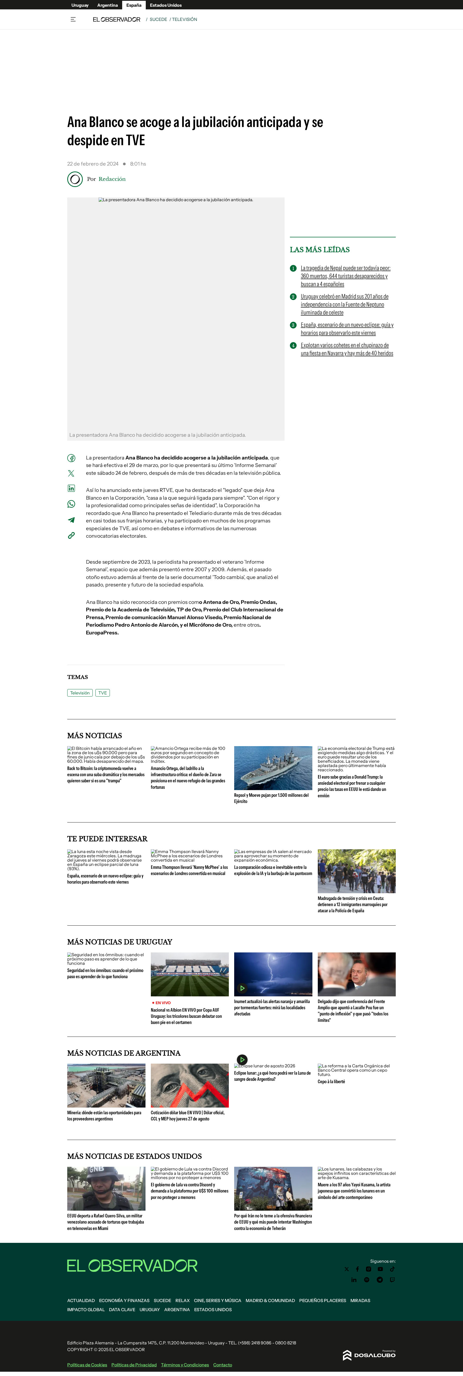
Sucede (158, 19)
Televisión (80, 693)
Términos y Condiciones (185, 1364)
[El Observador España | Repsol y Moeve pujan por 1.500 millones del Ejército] (273, 788)
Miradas (360, 1300)
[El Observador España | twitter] (347, 1269)
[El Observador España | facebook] (357, 1269)
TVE (102, 693)
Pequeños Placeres (322, 1300)
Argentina (107, 5)
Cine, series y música (217, 1300)
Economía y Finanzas (124, 1300)
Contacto (222, 1364)
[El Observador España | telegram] (379, 1280)
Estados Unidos (166, 5)
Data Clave (122, 1309)
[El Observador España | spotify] (367, 1280)
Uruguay (80, 5)
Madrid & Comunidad (270, 1300)
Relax (183, 1300)
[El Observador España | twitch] (392, 1280)
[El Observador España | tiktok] (392, 1269)
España (133, 5)
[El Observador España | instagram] (368, 1269)
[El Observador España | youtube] (380, 1269)
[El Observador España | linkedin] (354, 1280)
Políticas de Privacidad (134, 1364)
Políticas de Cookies (87, 1364)
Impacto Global (86, 1309)
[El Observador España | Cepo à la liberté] (357, 1074)
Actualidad (81, 1300)
